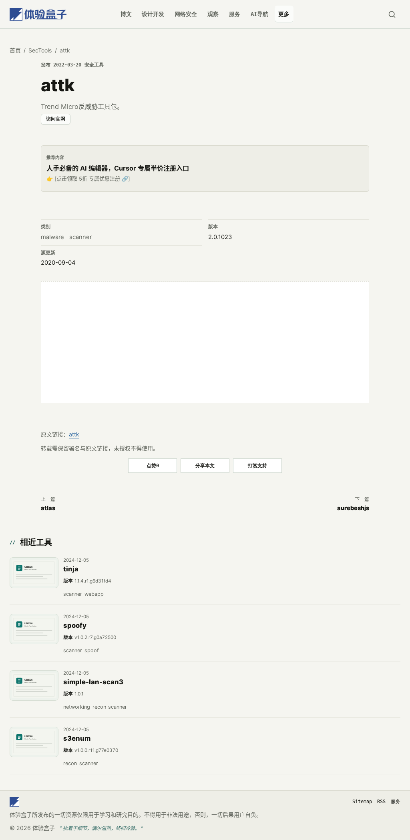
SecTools (40, 50)
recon (99, 707)
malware (52, 237)
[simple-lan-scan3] (34, 685)
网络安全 (186, 14)
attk (74, 434)
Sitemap (362, 801)
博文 (126, 14)
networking (76, 707)
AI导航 (259, 14)
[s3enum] (34, 742)
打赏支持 (257, 465)
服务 (234, 14)
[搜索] (391, 14)
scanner (80, 237)
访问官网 (55, 119)
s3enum (76, 738)
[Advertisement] (205, 342)
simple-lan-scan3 (93, 682)
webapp (94, 594)
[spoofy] (34, 629)
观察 (213, 14)
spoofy (74, 625)
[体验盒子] (38, 14)
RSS (381, 801)
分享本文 (205, 465)
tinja (70, 569)
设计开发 (153, 14)
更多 (283, 14)
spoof (91, 650)
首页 (15, 50)
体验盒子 (43, 827)
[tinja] (34, 572)
